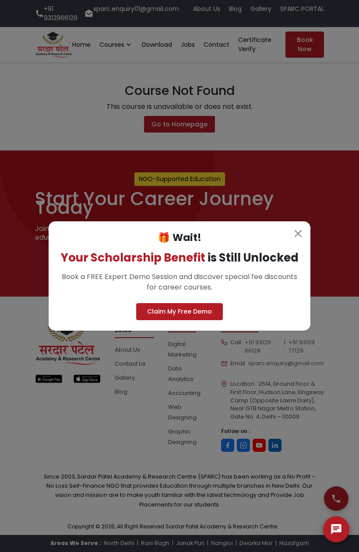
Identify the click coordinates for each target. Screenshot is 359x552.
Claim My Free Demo (179, 311)
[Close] (298, 233)
